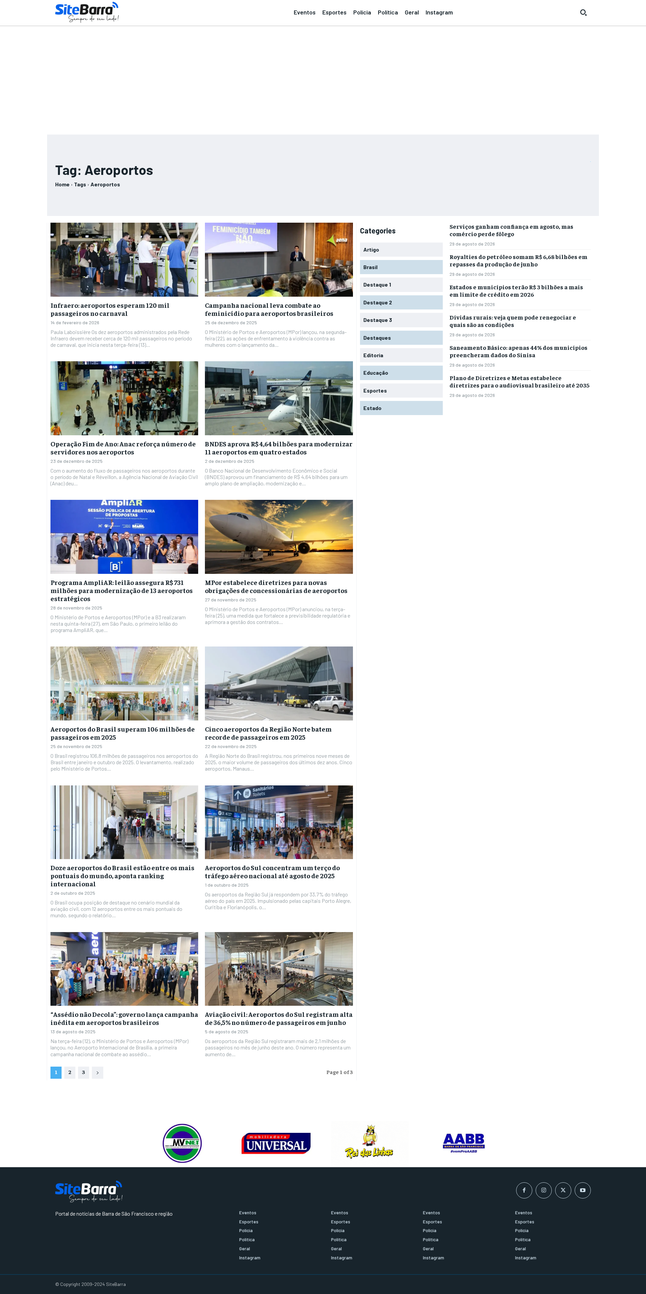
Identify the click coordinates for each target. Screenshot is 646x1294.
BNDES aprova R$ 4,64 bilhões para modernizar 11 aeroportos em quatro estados (279, 447)
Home (62, 184)
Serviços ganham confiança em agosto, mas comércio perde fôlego (511, 229)
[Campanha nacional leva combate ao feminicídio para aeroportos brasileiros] (279, 260)
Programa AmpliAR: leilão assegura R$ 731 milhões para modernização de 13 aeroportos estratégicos (121, 590)
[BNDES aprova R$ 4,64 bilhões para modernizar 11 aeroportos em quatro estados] (279, 398)
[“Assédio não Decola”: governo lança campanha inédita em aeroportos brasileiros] (124, 969)
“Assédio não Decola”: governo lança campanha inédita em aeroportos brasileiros (124, 1018)
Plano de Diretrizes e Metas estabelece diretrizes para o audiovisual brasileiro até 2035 (519, 381)
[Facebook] (524, 1190)
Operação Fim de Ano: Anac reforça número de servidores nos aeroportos (123, 447)
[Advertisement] (323, 77)
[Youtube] (583, 1190)
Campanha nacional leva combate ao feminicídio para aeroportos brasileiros (269, 309)
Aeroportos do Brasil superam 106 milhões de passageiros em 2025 (122, 733)
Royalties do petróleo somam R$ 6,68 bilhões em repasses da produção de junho (518, 260)
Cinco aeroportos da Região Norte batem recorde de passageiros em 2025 (268, 733)
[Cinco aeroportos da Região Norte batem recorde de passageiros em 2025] (279, 683)
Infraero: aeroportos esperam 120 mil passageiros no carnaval (110, 309)
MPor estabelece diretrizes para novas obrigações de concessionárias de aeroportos (276, 586)
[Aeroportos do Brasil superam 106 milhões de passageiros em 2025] (124, 683)
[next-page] (97, 1073)
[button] (583, 12)
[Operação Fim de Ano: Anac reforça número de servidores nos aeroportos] (124, 398)
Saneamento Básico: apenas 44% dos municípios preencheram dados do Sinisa (518, 351)
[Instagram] (544, 1190)
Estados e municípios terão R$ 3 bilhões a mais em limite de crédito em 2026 (516, 290)
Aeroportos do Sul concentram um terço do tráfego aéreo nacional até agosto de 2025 (272, 871)
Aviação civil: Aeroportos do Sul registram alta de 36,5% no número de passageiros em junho (279, 1018)
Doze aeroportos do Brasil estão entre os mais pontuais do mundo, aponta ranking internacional (122, 875)
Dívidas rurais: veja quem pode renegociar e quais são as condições (513, 320)
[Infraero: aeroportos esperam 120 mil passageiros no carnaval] (124, 260)
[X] (563, 1190)
